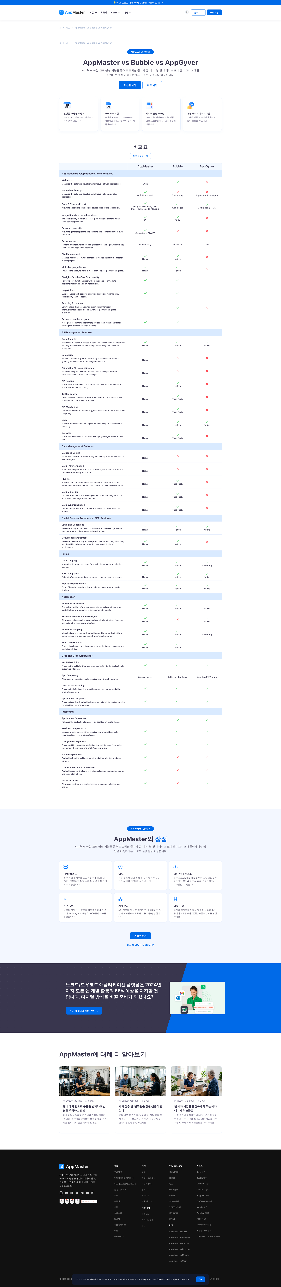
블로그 (172, 1178)
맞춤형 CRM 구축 (204, 1230)
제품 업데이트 (120, 1224)
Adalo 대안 (201, 1219)
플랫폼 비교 (119, 1236)
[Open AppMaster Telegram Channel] (66, 1193)
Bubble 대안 (202, 1178)
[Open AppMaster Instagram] (92, 1193)
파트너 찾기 (147, 1184)
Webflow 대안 (203, 1213)
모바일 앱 (118, 1172)
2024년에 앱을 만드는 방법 (208, 1236)
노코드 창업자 (175, 1207)
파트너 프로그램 (148, 1178)
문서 (143, 1226)
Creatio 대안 (202, 1189)
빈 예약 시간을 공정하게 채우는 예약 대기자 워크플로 (195, 1108)
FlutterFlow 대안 (204, 1224)
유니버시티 (174, 1172)
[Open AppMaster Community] (61, 1192)
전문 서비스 (147, 1201)
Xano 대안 (201, 1172)
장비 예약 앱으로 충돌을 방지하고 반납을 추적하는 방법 (84, 1108)
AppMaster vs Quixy (178, 1261)
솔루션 (117, 1201)
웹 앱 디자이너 (120, 1189)
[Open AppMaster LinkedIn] (82, 1193)
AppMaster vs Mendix (179, 1255)
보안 (116, 1230)
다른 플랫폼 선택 (140, 156)
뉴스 (171, 1184)
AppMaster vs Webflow (179, 1237)
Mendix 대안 (202, 1207)
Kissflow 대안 (203, 1184)
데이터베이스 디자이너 (124, 1178)
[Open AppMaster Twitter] (77, 1193)
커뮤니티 (145, 1214)
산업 (116, 1207)
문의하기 (145, 1189)
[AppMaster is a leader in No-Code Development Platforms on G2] (61, 1201)
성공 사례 (118, 1213)
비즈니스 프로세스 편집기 (125, 1184)
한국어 (216, 1279)
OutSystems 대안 (204, 1201)
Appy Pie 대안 (203, 1195)
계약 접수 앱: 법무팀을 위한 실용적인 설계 (140, 1108)
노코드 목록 (174, 1201)
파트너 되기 (140, 935)
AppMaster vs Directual (179, 1249)
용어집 (172, 1219)
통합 (116, 1195)
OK (200, 1279)
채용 (143, 1172)
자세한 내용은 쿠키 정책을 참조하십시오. (171, 1279)
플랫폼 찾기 (174, 1213)
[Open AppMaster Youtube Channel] (87, 1193)
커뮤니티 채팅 (148, 1220)
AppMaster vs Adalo (178, 1231)
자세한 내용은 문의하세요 (140, 945)
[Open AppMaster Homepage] (78, 1166)
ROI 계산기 (174, 1189)
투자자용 (145, 1195)
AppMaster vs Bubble (179, 1243)
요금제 (117, 1219)
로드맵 (172, 1195)
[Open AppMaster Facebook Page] (71, 1193)
